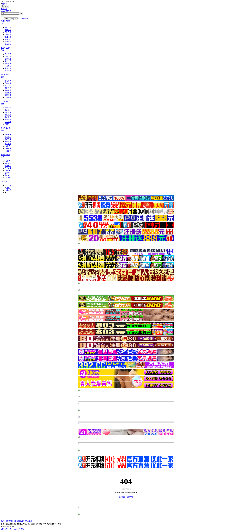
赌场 (26, 18)
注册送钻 (8, 148)
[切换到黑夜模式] (2, 16)
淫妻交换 (8, 97)
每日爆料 (8, 151)
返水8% (7, 173)
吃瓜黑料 (8, 41)
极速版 (8, 190)
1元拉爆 (7, 170)
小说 (16, 18)
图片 (11, 18)
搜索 (21, 13)
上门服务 (8, 117)
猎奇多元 (8, 44)
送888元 (7, 175)
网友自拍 (8, 137)
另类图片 (8, 66)
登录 (2, 9)
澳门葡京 (8, 163)
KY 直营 (8, 177)
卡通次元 (8, 68)
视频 (6, 18)
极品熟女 (8, 71)
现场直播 (8, 139)
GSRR (9, 526)
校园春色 (8, 88)
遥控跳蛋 (8, 141)
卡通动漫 (8, 37)
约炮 (20, 18)
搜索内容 (130, 497)
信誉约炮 (8, 119)
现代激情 (8, 81)
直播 (23, 18)
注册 (5, 9)
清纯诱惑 (8, 63)
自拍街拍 (8, 61)
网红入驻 (8, 134)
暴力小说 (8, 85)
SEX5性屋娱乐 (6, 11)
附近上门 (8, 110)
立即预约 (8, 124)
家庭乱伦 (8, 90)
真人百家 (8, 144)
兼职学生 (8, 112)
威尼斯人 (8, 166)
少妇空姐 (8, 115)
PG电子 (7, 146)
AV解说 (7, 39)
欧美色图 (8, 56)
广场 (8, 192)
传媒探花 (8, 30)
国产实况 (8, 27)
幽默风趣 (8, 95)
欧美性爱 (8, 34)
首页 (2, 18)
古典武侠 (8, 83)
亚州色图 (8, 54)
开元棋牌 (8, 168)
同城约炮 (8, 107)
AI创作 (8, 185)
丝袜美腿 (8, 59)
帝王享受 (8, 122)
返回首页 (122, 497)
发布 (8, 188)
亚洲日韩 (8, 32)
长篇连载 (8, 93)
